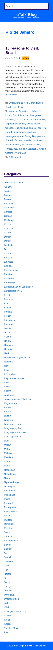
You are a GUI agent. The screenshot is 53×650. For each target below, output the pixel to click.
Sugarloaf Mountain (36, 149)
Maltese (8, 453)
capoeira (9, 119)
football (24, 128)
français (8, 311)
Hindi (6, 353)
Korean (7, 411)
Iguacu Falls (35, 128)
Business (8, 203)
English (8, 266)
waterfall (9, 153)
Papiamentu (10, 490)
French (7, 316)
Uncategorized (11, 599)
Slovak (7, 545)
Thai (6, 570)
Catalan (8, 216)
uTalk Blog (26, 14)
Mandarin (8, 457)
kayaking (31, 132)
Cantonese (9, 207)
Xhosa (7, 624)
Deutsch (8, 245)
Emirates (8, 262)
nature (20, 136)
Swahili (7, 557)
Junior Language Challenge (18, 399)
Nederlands (10, 474)
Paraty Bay (30, 136)
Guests (7, 336)
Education (9, 257)
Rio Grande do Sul (30, 144)
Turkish (8, 590)
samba (8, 149)
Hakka (7, 341)
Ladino (7, 415)
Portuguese (37, 103)
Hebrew (8, 349)
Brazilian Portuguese (30, 115)
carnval (19, 119)
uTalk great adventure (15, 611)
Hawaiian (8, 345)
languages (10, 136)
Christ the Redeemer (34, 119)
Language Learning (13, 424)
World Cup (20, 153)
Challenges (9, 220)
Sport (8, 107)
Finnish (7, 307)
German (8, 328)
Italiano (7, 390)
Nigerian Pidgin (11, 482)
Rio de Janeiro (12, 144)
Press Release (11, 511)
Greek (7, 332)
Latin (6, 440)
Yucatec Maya (11, 628)
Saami (7, 532)
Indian (7, 370)
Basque (8, 195)
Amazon (13, 111)
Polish (7, 499)
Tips (14, 107)
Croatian (8, 228)
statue (22, 149)
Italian (7, 386)
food (17, 128)
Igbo (6, 366)
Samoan (8, 536)
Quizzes (8, 520)
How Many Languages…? (17, 357)
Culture (7, 232)
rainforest (38, 140)
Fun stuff (8, 324)
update (7, 603)
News (7, 478)
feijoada (9, 128)
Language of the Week (15, 432)
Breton (7, 199)
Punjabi (8, 515)
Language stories (12, 436)
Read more (11, 94)
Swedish (8, 561)
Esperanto (9, 278)
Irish (6, 382)
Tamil (6, 565)
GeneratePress (39, 646)
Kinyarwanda (10, 403)
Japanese (9, 395)
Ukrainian (9, 595)
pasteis (41, 136)
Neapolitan (9, 470)
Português (9, 503)
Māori (7, 461)
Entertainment (11, 270)
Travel (21, 107)
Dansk (7, 241)
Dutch (7, 249)
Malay (7, 449)
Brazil (16, 115)
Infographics (10, 374)
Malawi (7, 445)
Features (8, 299)
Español (8, 274)
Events (7, 295)
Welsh (7, 619)
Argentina (23, 111)
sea (15, 149)
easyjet (7, 253)
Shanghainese (11, 540)
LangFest (8, 420)
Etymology (9, 282)
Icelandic (8, 361)
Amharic (8, 187)
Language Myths (12, 428)
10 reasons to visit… (14, 182)
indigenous (19, 132)
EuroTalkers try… (13, 291)
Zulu (6, 632)
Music (7, 465)
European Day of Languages (18, 286)
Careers (8, 212)
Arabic (7, 191)
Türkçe (7, 586)
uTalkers (8, 615)
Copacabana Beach (15, 123)
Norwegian (9, 486)
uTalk (6, 607)
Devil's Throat (33, 123)
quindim (28, 140)
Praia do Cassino (14, 140)
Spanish (8, 549)
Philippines (9, 495)
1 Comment (15, 157)
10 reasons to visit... (19, 103)
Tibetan (7, 574)
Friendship (9, 320)
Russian (8, 528)
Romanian (9, 524)
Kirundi (7, 407)
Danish (7, 237)
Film (6, 303)
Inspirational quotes (14, 378)
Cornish (8, 224)
